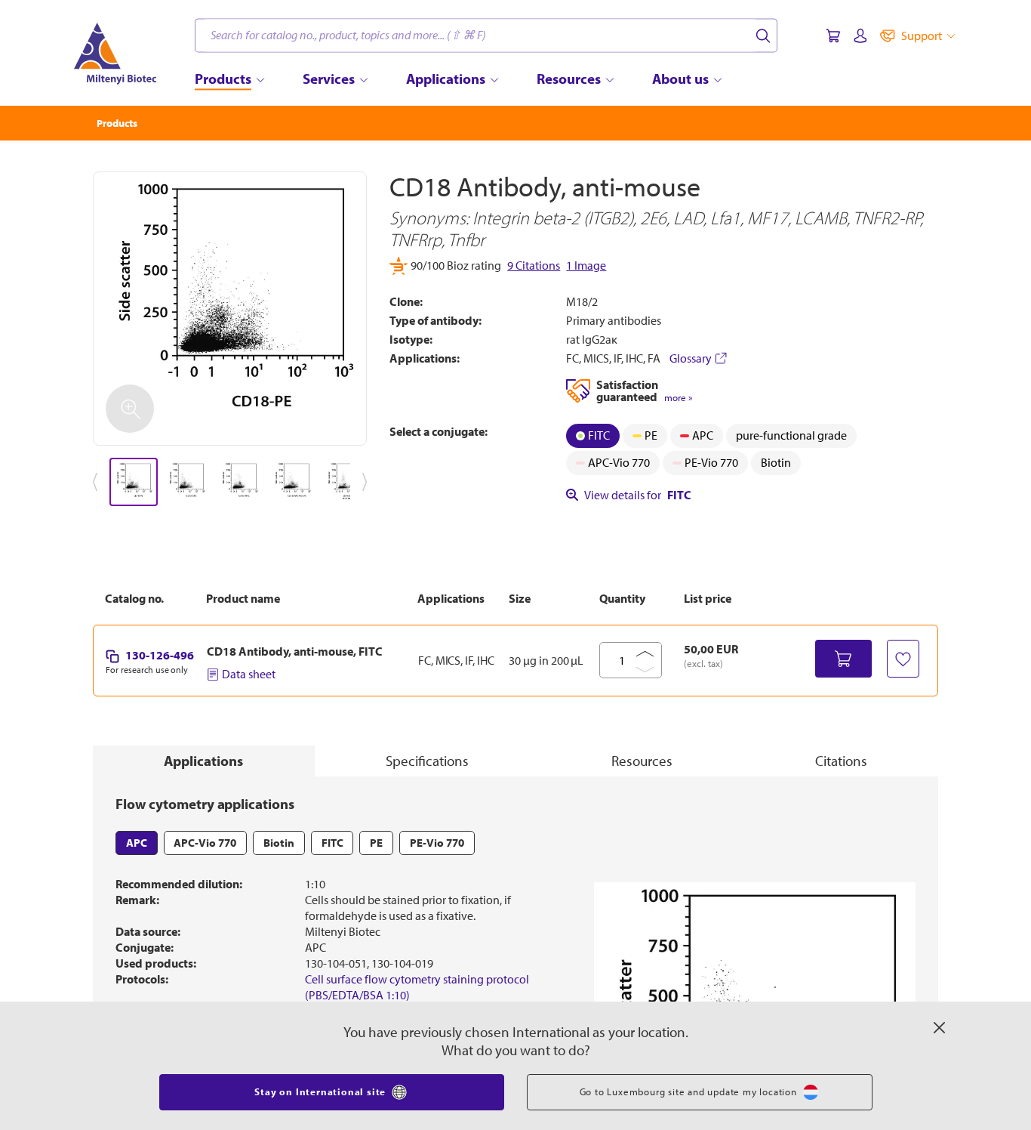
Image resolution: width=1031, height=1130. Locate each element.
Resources (641, 761)
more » (678, 398)
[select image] (133, 482)
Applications (203, 761)
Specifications (427, 761)
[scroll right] (367, 482)
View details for (637, 494)
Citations (841, 761)
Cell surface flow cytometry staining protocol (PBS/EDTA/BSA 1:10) (417, 986)
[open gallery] (230, 308)
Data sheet (248, 673)
